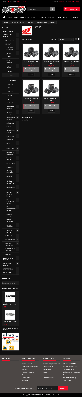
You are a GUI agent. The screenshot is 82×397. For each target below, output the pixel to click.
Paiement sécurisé (28, 372)
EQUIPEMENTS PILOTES (46, 17)
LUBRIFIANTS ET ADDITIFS (10, 250)
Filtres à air (10, 149)
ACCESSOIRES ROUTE (7, 264)
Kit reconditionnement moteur (13, 208)
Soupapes (10, 167)
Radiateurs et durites (11, 158)
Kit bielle (9, 127)
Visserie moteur (9, 231)
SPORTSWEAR (62, 17)
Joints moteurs (9, 144)
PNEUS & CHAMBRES (9, 244)
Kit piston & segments (10, 153)
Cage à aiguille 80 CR (31, 99)
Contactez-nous (27, 375)
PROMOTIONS (13, 17)
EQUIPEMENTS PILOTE (8, 259)
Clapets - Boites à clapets (9, 55)
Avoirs (45, 372)
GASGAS (10, 71)
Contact (4, 2)
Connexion (62, 2)
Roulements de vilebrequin (10, 137)
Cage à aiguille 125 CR (31, 63)
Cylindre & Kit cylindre (11, 118)
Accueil (5, 27)
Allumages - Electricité (10, 171)
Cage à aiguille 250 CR (51, 63)
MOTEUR (8, 44)
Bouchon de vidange (10, 215)
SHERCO (10, 92)
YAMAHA (10, 103)
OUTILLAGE (74, 17)
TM (9, 99)
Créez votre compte (74, 2)
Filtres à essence (9, 61)
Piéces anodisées (10, 226)
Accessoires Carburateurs (11, 48)
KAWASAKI (11, 84)
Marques (6, 278)
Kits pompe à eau (11, 188)
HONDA (10, 75)
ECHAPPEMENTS (10, 240)
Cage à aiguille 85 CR (51, 99)
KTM (9, 88)
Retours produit (48, 366)
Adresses (46, 375)
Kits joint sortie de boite (9, 194)
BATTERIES (8, 254)
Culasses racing (9, 113)
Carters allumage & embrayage (10, 181)
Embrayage (10, 123)
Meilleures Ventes (10, 288)
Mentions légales (27, 364)
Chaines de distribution (10, 107)
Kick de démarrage (10, 220)
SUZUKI (10, 95)
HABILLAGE (8, 236)
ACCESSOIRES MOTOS (7, 35)
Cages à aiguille (9, 66)
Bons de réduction (48, 378)
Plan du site (26, 378)
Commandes (47, 369)
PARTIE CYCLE (9, 40)
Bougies (9, 176)
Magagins (25, 380)
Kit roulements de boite (10, 201)
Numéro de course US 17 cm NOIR (10, 304)
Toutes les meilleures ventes (10, 329)
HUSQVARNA (12, 80)
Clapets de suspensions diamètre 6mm (10, 322)
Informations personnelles (51, 364)
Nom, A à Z (66, 39)
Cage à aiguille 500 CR (71, 63)
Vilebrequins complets (11, 131)
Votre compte (49, 359)
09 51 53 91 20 (21, 2)
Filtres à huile (11, 163)
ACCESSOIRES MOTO (27, 17)
